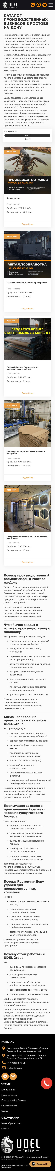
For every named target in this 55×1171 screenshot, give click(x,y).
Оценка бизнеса (9, 1105)
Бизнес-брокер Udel (11, 1123)
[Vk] (13, 1076)
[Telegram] (5, 1076)
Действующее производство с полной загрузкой (26, 453)
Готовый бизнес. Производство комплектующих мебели (22, 368)
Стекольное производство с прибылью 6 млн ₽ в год (27, 538)
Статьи (4, 1110)
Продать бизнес (9, 1095)
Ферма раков (13, 198)
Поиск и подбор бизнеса (13, 1100)
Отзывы (5, 1128)
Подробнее (27, 224)
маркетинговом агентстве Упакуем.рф (16, 1166)
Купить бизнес (8, 1089)
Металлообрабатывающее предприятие (27, 283)
